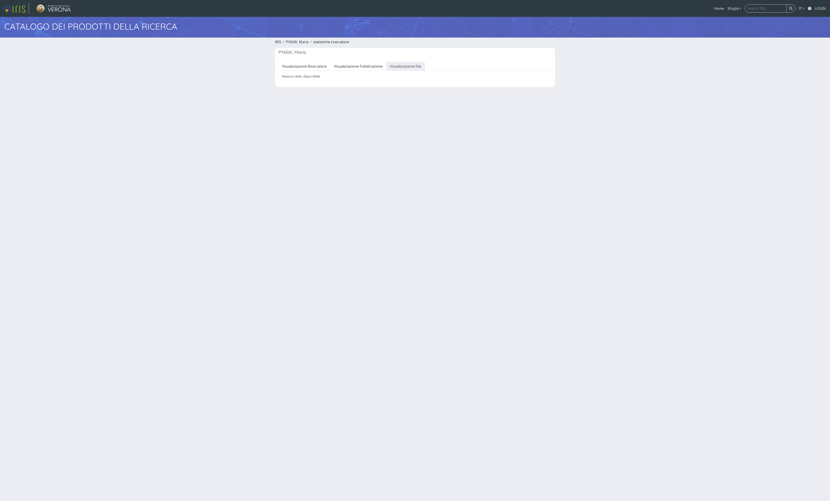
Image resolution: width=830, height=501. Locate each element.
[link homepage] (16, 8)
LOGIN (820, 8)
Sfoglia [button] (733, 8)
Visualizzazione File (405, 66)
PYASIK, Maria (297, 42)
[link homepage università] (53, 8)
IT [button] (800, 8)
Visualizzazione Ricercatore (304, 66)
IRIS (278, 42)
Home (719, 8)
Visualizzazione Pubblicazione (358, 66)
